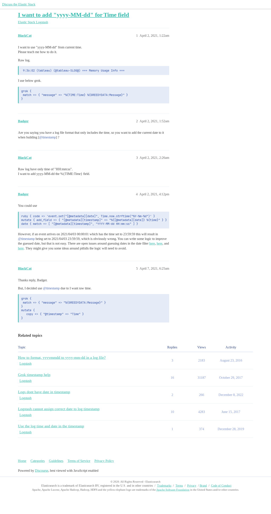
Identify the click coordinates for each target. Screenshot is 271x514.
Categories (37, 461)
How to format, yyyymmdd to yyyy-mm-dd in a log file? (62, 357)
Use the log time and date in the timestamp (51, 426)
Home (22, 461)
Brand (203, 485)
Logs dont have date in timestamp (44, 392)
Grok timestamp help (34, 375)
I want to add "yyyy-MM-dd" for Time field (73, 14)
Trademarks (164, 485)
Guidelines (56, 461)
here (152, 243)
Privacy (191, 485)
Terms (179, 485)
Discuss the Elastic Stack (18, 4)
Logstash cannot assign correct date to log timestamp (59, 409)
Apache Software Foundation (172, 489)
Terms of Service (79, 461)
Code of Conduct (221, 485)
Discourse (41, 470)
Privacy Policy (104, 461)
